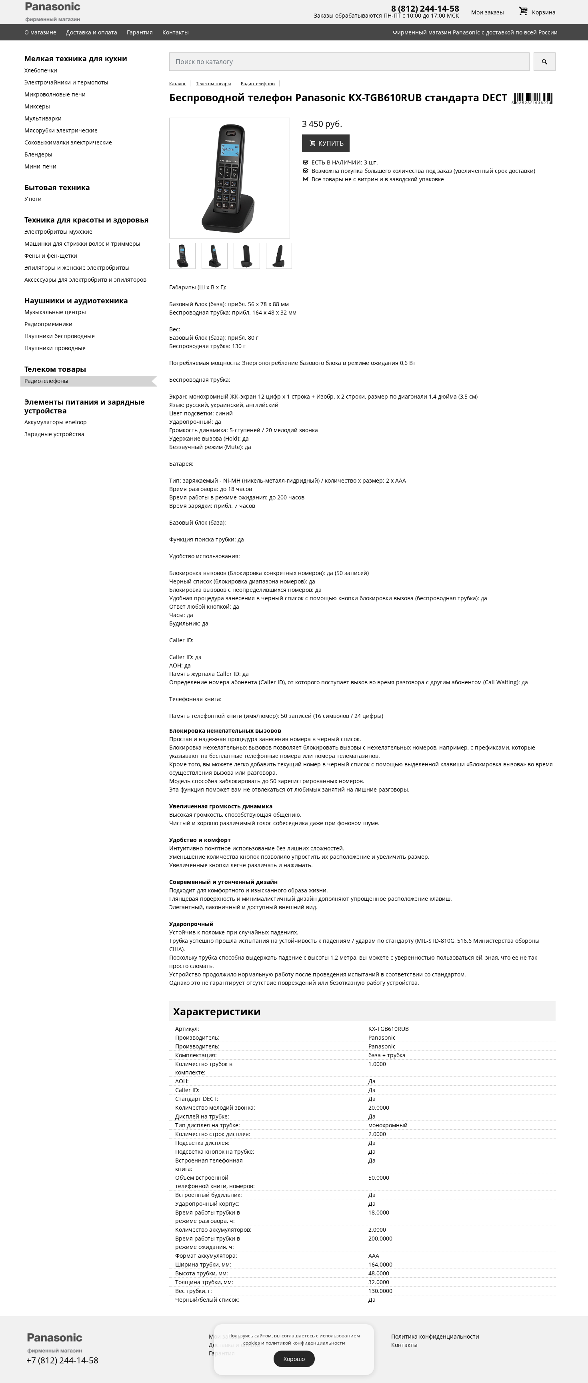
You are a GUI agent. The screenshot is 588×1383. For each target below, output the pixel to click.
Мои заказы (487, 12)
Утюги (33, 198)
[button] (326, 143)
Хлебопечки (40, 70)
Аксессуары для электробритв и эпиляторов (85, 279)
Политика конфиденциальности (435, 1336)
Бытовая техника (57, 187)
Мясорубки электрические (61, 130)
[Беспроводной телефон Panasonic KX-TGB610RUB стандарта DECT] (229, 177)
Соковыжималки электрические (68, 142)
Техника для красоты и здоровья (86, 219)
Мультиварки (43, 118)
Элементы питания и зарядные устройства (84, 406)
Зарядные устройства (54, 434)
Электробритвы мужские (58, 231)
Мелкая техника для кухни (75, 58)
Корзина (543, 12)
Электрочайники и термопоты (66, 82)
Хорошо (294, 1359)
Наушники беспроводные (59, 336)
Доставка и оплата (91, 32)
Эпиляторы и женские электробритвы (77, 267)
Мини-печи (40, 166)
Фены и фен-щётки (50, 255)
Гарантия (140, 32)
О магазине (40, 32)
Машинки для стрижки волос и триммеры (82, 243)
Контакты (175, 32)
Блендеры (38, 154)
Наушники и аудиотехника (76, 300)
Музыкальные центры (55, 312)
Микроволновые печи (55, 94)
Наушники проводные (55, 348)
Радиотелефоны (46, 381)
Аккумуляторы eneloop (55, 422)
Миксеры (37, 106)
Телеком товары (55, 369)
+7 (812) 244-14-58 (62, 1360)
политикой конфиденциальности (305, 1342)
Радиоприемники (48, 324)
